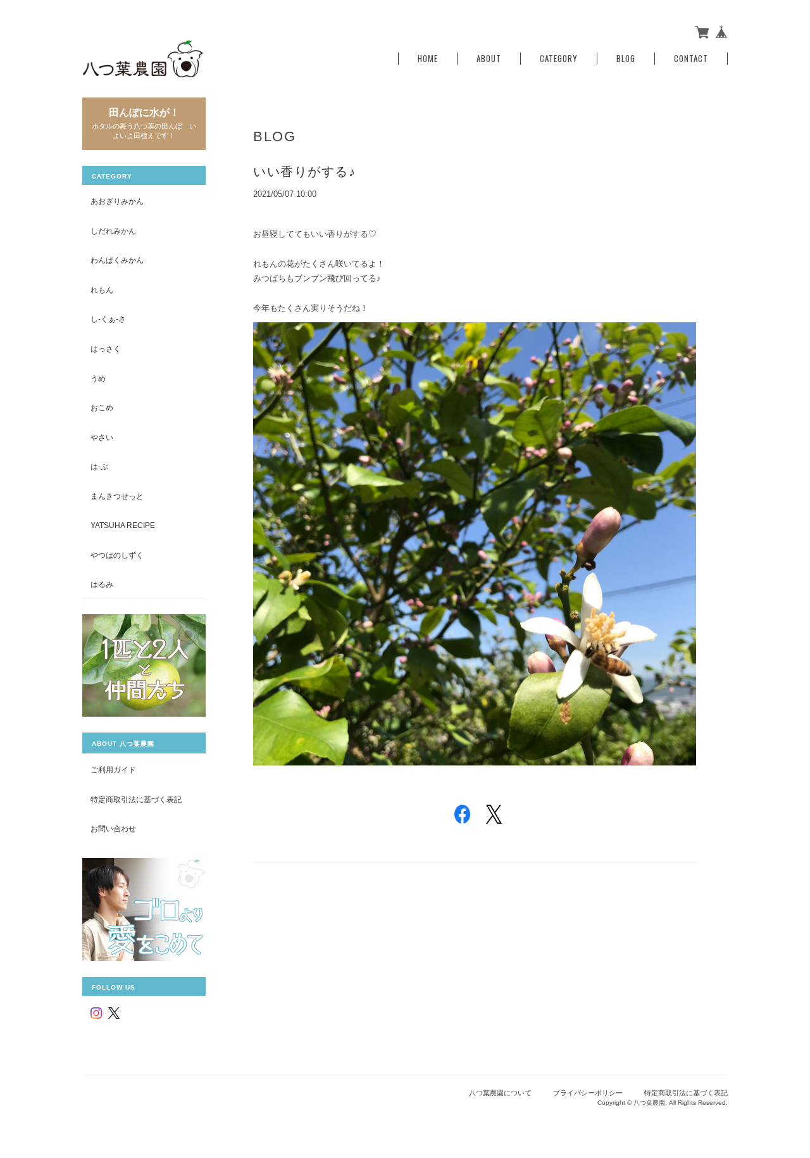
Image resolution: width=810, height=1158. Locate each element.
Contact (691, 59)
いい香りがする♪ (304, 172)
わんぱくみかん (117, 260)
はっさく (105, 348)
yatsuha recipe (122, 525)
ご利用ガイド (113, 769)
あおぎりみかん (117, 201)
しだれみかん (113, 231)
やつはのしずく (117, 555)
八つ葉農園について (500, 1093)
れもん (101, 290)
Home (428, 59)
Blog (625, 59)
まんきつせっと (117, 496)
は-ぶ (99, 466)
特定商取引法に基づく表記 (136, 799)
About (489, 59)
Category (559, 59)
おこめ (101, 407)
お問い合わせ (113, 828)
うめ (98, 378)
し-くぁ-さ (108, 319)
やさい (101, 437)
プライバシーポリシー (588, 1093)
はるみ (101, 584)
